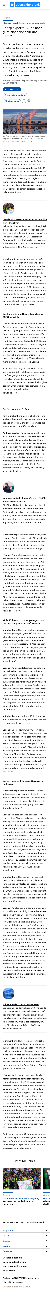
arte (37, 1278)
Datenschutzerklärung (15, 1261)
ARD (15, 1278)
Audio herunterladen (16, 95)
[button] (4, 4)
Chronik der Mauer (13, 1282)
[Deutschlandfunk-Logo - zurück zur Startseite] (25, 4)
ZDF (21, 1278)
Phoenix (29, 1278)
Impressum (9, 1270)
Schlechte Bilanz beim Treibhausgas (21, 1004)
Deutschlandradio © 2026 (17, 1286)
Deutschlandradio (12, 1257)
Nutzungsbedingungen (15, 1266)
